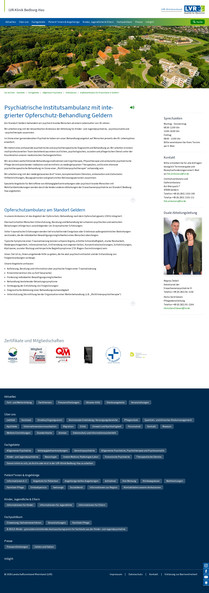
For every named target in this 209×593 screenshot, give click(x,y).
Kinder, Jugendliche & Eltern (22, 499)
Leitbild (11, 420)
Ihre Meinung (129, 481)
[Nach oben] (133, 200)
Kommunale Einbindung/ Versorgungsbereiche (93, 420)
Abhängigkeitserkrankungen (53, 450)
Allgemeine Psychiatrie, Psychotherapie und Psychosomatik (132, 450)
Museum (166, 426)
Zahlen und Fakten (44, 546)
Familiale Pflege (15, 487)
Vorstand (26, 420)
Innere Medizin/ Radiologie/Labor (80, 456)
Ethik (83, 426)
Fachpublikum (13, 517)
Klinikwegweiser (151, 481)
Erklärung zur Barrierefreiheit (181, 574)
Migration (68, 426)
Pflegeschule (131, 420)
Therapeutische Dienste (148, 456)
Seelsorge (58, 487)
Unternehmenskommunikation (40, 426)
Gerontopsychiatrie (84, 450)
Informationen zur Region (103, 487)
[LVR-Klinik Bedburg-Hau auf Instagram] (206, 566)
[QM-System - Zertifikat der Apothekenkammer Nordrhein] (63, 355)
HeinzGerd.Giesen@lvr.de (177, 308)
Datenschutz (136, 574)
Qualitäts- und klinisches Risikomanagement (168, 420)
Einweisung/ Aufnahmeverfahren (24, 522)
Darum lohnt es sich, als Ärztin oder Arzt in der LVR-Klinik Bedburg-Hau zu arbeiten (50, 463)
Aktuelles (10, 397)
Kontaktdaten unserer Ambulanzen (142, 487)
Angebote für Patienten (45, 481)
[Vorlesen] (133, 108)
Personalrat (134, 426)
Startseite (21, 92)
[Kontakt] (206, 583)
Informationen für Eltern (92, 505)
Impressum (116, 574)
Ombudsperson (38, 487)
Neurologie (51, 456)
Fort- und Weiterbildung (19, 402)
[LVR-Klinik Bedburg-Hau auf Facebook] (206, 571)
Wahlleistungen (174, 481)
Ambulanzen (71, 92)
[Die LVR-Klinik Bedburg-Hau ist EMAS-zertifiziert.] (12, 355)
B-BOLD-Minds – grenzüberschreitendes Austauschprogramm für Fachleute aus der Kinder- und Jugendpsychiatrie (66, 529)
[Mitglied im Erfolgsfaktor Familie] (37, 355)
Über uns (10, 414)
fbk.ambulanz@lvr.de (178, 173)
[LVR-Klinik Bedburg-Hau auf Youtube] (206, 577)
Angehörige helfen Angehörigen (81, 481)
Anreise (62, 432)
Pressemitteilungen (68, 402)
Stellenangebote (116, 402)
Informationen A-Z (17, 481)
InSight (8, 559)
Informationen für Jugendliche (56, 505)
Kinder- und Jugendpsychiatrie (22, 456)
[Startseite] (183, 9)
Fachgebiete (33, 92)
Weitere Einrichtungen (18, 432)
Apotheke (12, 426)
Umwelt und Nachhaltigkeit (106, 426)
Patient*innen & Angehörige (21, 475)
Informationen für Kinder (20, 505)
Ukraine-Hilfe (93, 402)
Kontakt (151, 426)
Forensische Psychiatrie (117, 456)
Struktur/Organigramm (49, 420)
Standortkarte (44, 432)
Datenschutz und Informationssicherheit (94, 432)
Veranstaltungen (140, 402)
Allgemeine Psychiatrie (53, 92)
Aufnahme (110, 481)
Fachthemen (45, 402)
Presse (8, 541)
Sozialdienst (76, 487)
